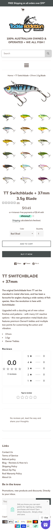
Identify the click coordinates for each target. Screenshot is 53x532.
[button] (36, 356)
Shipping (16, 220)
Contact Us (7, 452)
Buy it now (26, 254)
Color (22, 229)
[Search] (48, 53)
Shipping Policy (9, 466)
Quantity (39, 229)
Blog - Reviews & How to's (15, 462)
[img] (9, 203)
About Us (6, 477)
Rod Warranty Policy (12, 473)
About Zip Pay (9, 470)
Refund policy (9, 459)
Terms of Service (10, 455)
